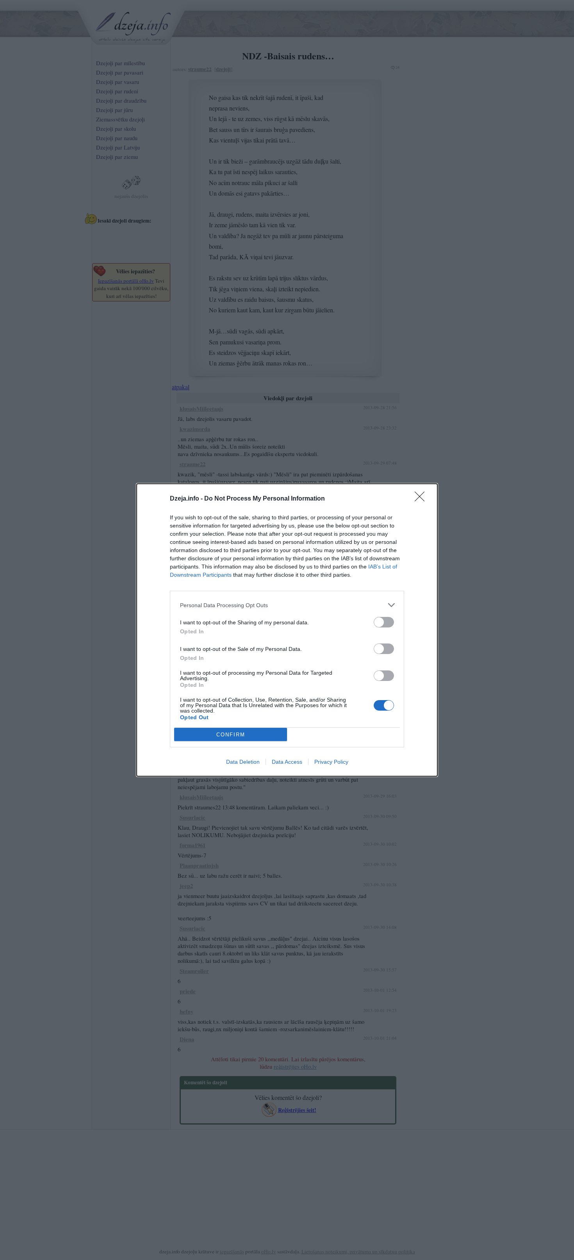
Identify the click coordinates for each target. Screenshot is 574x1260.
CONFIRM (230, 735)
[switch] (384, 622)
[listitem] (287, 605)
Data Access (287, 762)
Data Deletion (243, 762)
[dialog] (287, 630)
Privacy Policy (331, 762)
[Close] (422, 499)
